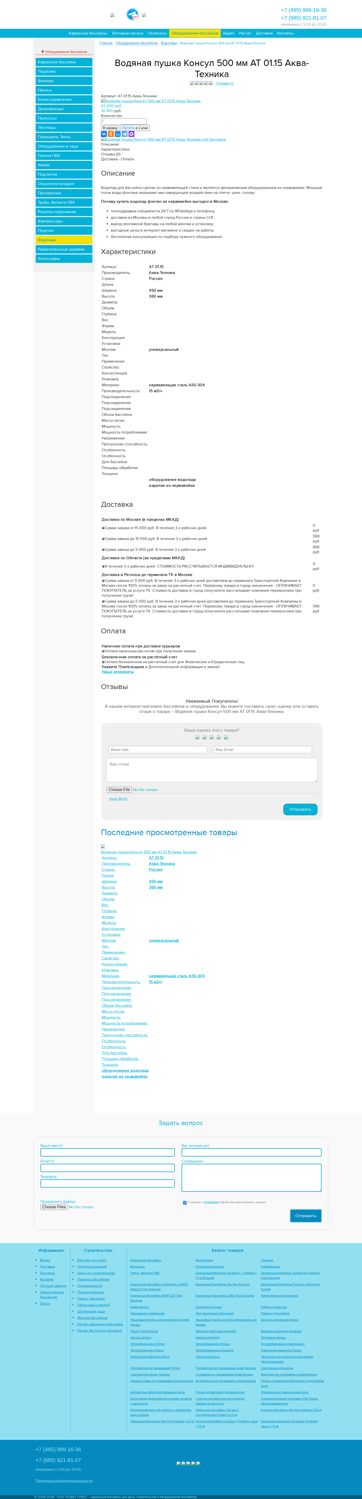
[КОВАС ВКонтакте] (193, 1464)
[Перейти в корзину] (254, 14)
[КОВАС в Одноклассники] (198, 1464)
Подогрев (47, 71)
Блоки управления (54, 99)
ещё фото (118, 798)
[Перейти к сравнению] (200, 14)
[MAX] (131, 134)
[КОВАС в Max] (179, 1464)
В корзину (110, 128)
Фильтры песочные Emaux (279, 1320)
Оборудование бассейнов (194, 33)
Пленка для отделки (275, 1313)
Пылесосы (157, 33)
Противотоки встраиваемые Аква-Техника (226, 1368)
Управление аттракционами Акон (285, 1392)
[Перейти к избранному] (214, 14)
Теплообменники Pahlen (147, 1344)
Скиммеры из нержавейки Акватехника (224, 1375)
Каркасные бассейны (88, 33)
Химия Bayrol (139, 1307)
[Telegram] (125, 134)
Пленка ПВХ (49, 155)
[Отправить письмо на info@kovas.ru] (227, 14)
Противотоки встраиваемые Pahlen (155, 1368)
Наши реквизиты (118, 671)
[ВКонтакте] (104, 134)
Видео (228, 33)
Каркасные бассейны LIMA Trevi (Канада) (225, 1296)
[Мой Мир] (118, 134)
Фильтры (46, 80)
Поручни (46, 230)
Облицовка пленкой (93, 1305)
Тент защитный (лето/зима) (215, 1313)
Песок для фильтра (144, 1331)
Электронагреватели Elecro (150, 1357)
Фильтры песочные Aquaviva (281, 1331)
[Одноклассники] (111, 134)
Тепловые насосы (127, 33)
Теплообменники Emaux (213, 1344)
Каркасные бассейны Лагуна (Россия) (223, 1284)
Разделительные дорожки (61, 249)
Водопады (47, 239)
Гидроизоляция (89, 1286)
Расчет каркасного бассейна (100, 1324)
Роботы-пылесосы (274, 1307)
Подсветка (47, 174)
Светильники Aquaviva (277, 1368)
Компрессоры (50, 221)
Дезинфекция (51, 108)
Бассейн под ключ (92, 1260)
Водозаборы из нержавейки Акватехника (226, 1381)
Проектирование (90, 1292)
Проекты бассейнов (93, 1279)
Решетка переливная (57, 211)
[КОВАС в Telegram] (132, 13)
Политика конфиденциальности (64, 1480)
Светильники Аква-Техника (150, 1375)
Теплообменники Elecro (147, 1350)
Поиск (45, 1303)
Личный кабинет (53, 1286)
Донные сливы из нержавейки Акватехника (161, 1381)
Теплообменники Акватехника (283, 1344)
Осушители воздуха (56, 183)
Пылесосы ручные (209, 1307)
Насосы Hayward (207, 1338)
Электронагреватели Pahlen (281, 1350)
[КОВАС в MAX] (117, 14)
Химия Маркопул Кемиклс (279, 1296)
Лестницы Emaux (208, 1357)
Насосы (44, 90)
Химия (43, 165)
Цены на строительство (96, 1273)
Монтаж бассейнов (92, 1318)
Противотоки (49, 193)
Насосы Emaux (140, 1338)
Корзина (46, 1279)
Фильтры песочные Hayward (216, 1331)
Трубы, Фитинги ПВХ (56, 202)
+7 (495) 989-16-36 (304, 10)
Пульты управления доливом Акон (220, 1392)
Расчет (245, 33)
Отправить (300, 809)
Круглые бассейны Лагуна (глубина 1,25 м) (291, 1410)
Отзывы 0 (224, 83)
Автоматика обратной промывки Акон (157, 1392)
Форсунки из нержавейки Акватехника (289, 1375)
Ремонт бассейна (91, 1299)
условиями (211, 1202)
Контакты (285, 33)
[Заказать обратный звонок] (240, 14)
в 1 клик (135, 127)
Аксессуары (49, 258)
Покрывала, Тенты (54, 137)
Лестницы (47, 127)
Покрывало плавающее (147, 1313)
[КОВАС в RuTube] (148, 14)
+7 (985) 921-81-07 (304, 18)
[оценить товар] (198, 738)
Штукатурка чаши (91, 1311)
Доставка (264, 33)
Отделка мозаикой (92, 1266)
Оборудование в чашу (58, 146)
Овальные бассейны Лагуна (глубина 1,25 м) (162, 1421)
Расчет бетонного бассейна (99, 1331)
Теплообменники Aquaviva (214, 1350)
